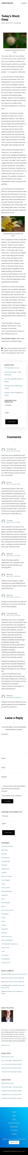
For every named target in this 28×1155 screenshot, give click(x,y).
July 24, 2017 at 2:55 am (13, 522)
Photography (5, 914)
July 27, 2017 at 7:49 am (13, 615)
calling (11, 350)
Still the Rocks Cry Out (12, 368)
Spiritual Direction (14, 1123)
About (14, 1115)
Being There (4, 850)
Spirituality (15, 348)
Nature (5, 348)
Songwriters (4, 929)
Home (14, 1112)
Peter (7, 520)
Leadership (4, 895)
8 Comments (17, 23)
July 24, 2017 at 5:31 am (13, 597)
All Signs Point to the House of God (16, 974)
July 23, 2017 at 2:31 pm (13, 484)
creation (15, 350)
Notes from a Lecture (7, 910)
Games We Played (6, 876)
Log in (23, 1151)
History (3, 884)
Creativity (4, 872)
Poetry (3, 917)
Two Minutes (5, 955)
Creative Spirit (5, 869)
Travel (3, 951)
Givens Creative (7, 3)
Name (3, 758)
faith (19, 350)
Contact (14, 1134)
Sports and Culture (6, 936)
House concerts (5, 887)
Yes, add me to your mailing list (11, 795)
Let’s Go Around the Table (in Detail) (11, 1064)
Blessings (4, 854)
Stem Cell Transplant (7, 940)
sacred (7, 353)
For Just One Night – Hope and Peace (11, 1060)
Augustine (6, 350)
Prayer (9, 348)
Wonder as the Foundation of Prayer (11, 1071)
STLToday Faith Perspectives (9, 944)
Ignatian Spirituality (6, 891)
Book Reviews (5, 857)
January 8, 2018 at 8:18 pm (14, 697)
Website (4, 777)
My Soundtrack (5, 902)
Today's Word (22, 348)
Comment (4, 734)
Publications (14, 1126)
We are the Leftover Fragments (15, 978)
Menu (24, 3)
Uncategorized (5, 959)
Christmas (4, 865)
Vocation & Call (5, 962)
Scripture (3, 925)
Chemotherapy (5, 861)
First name (8, 405)
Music (3, 899)
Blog (14, 1119)
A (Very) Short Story (7, 846)
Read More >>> (5, 1045)
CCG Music (14, 1130)
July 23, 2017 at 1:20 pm (13, 451)
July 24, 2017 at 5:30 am (13, 555)
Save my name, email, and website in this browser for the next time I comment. (13, 788)
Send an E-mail (14, 1142)
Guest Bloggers (5, 880)
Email (7, 412)
